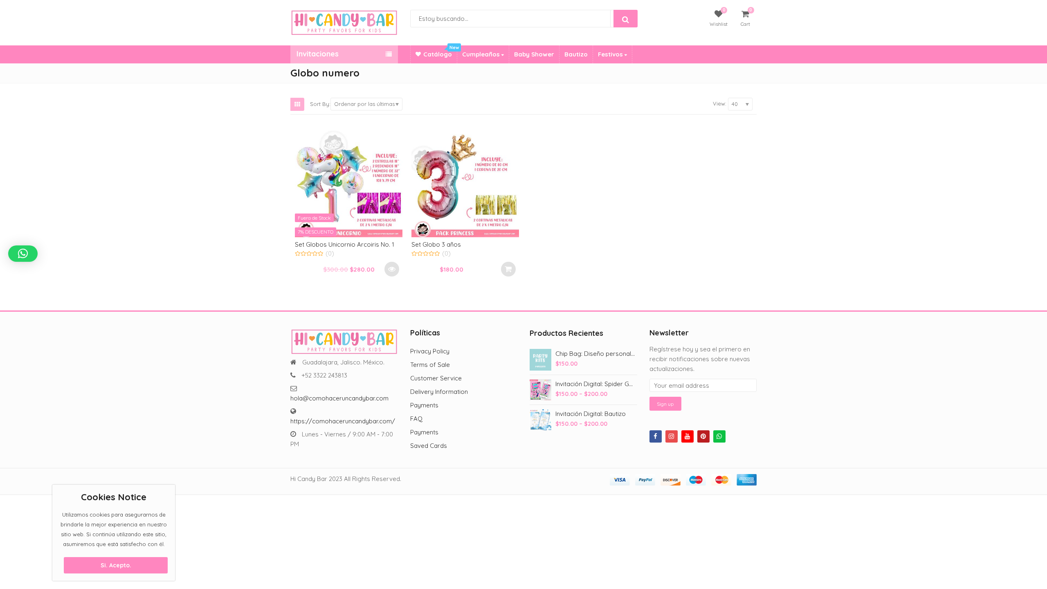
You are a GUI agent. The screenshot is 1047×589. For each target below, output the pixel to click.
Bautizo (576, 54)
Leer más (391, 269)
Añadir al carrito (508, 269)
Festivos (611, 54)
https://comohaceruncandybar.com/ (342, 421)
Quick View (352, 244)
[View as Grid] (297, 104)
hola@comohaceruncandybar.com (339, 398)
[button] (23, 253)
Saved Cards (428, 446)
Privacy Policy (429, 351)
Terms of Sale (430, 365)
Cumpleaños (481, 54)
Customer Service (436, 378)
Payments (424, 405)
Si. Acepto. (116, 565)
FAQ (416, 419)
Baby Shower (534, 54)
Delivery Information (439, 392)
